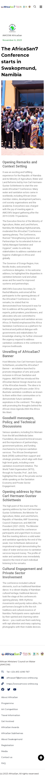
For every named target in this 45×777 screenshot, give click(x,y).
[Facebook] (2, 689)
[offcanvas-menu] (41, 7)
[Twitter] (8, 689)
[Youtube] (14, 689)
